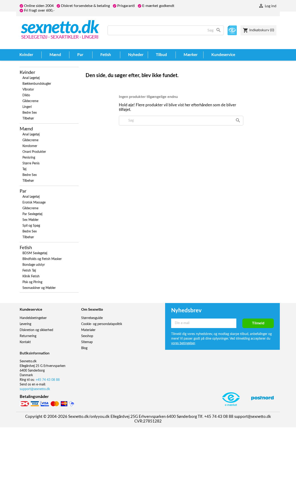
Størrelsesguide (92, 318)
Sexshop (87, 336)
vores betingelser (183, 343)
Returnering (28, 336)
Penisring (28, 157)
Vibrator (28, 89)
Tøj (24, 169)
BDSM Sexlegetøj (34, 253)
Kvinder (27, 72)
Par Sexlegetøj (32, 214)
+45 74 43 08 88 (48, 380)
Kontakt (25, 342)
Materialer (88, 330)
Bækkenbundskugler (36, 83)
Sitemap (87, 342)
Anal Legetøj (31, 78)
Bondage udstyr (33, 264)
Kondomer (29, 146)
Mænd (26, 129)
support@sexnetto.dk (35, 389)
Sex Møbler (30, 220)
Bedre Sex (29, 112)
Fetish (26, 247)
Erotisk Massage (34, 202)
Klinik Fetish (31, 276)
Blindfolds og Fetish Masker (42, 259)
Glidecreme (30, 101)
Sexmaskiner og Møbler (39, 288)
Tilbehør (28, 118)
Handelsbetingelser (33, 318)
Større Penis (31, 163)
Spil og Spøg (31, 225)
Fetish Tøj (29, 270)
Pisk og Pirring (32, 282)
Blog (84, 348)
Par (23, 191)
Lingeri (27, 107)
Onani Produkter (34, 151)
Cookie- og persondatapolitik (101, 324)
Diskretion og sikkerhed (36, 330)
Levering (25, 324)
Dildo (26, 95)
